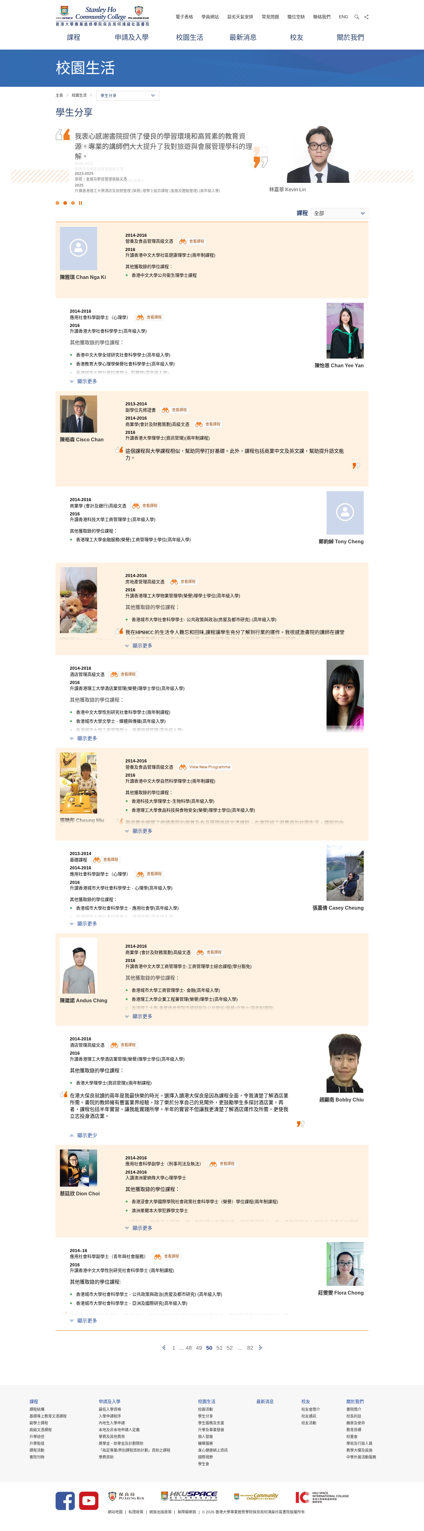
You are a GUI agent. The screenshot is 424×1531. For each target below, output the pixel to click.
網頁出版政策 (160, 1512)
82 (250, 1348)
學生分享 (205, 1416)
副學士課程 (38, 1423)
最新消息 (243, 37)
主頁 (59, 95)
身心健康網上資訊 (213, 1450)
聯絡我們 (322, 16)
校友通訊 (308, 1416)
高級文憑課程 (40, 1430)
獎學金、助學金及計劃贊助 (121, 1443)
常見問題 (270, 16)
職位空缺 (296, 16)
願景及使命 (355, 1423)
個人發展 (205, 1437)
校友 (297, 37)
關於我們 (350, 37)
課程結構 (36, 1409)
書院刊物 (36, 1457)
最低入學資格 (110, 1409)
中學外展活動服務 (361, 1457)
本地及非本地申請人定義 (119, 1430)
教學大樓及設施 (359, 1450)
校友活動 (308, 1423)
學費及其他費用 (112, 1437)
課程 (73, 37)
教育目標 (353, 1430)
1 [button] (57, 203)
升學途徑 (36, 1437)
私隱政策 (136, 1512)
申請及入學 (132, 37)
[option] (212, 158)
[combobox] (339, 213)
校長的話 (353, 1416)
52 (230, 1348)
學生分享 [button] (109, 96)
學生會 (203, 1464)
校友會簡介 (310, 1409)
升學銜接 (36, 1443)
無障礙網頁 (187, 1512)
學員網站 (210, 16)
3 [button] (73, 203)
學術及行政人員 (359, 1443)
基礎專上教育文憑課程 (48, 1416)
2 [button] (65, 203)
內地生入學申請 (112, 1423)
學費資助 (106, 1457)
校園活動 (205, 1409)
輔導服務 (205, 1443)
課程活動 (36, 1450)
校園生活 (189, 37)
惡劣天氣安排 (240, 16)
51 (219, 1348)
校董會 (352, 1437)
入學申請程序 (110, 1416)
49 (199, 1348)
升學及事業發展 (211, 1430)
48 (189, 1348)
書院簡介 (353, 1409)
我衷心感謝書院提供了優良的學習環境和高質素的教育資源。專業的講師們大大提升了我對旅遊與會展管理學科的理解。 (163, 146)
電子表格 (184, 16)
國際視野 (205, 1457)
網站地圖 (115, 1512)
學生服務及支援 (211, 1423)
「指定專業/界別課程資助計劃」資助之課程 (134, 1450)
